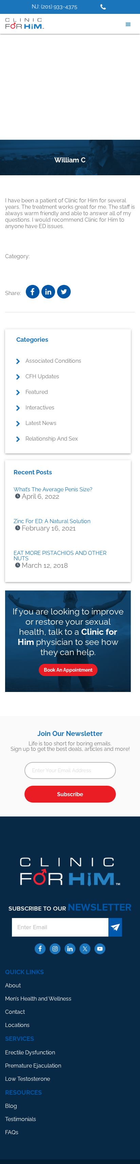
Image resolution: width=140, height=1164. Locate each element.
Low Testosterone (27, 1079)
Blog (11, 1106)
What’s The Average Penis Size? (53, 489)
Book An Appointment (68, 670)
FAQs (11, 1132)
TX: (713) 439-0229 (88, 6)
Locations (17, 1025)
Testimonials (20, 1119)
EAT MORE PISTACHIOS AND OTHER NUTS (60, 556)
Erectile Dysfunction (30, 1052)
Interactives (39, 407)
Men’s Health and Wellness (38, 998)
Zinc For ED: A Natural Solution (52, 521)
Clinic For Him (23, 23)
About (13, 985)
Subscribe (70, 794)
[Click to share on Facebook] (32, 291)
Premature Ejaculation (33, 1065)
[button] (130, 24)
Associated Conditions (53, 361)
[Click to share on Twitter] (64, 291)
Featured (36, 392)
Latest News (40, 423)
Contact (15, 1012)
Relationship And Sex (51, 438)
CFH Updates (42, 376)
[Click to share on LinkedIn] (48, 291)
